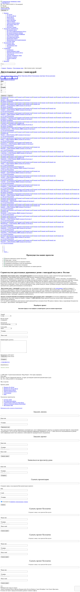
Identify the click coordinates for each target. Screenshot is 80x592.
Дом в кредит (10, 54)
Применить (3, 95)
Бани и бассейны (11, 20)
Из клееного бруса (12, 30)
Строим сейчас (11, 44)
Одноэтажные (10, 18)
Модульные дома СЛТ (13, 24)
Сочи (47, 589)
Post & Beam (10, 25)
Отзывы (9, 47)
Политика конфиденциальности (9, 372)
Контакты (6, 61)
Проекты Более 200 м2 (10, 390)
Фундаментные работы (13, 37)
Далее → (6, 251)
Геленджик (7, 589)
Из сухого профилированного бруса (16, 31)
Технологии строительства (11, 28)
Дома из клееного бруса (13, 23)
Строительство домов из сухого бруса (14, 402)
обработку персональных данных (19, 501)
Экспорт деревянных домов (14, 55)
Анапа (2, 589)
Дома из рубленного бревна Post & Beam (14, 404)
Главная (4, 68)
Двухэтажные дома (18, 68)
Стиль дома (4, 327)
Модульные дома (8, 405)
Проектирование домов (13, 51)
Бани (5, 394)
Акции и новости (11, 58)
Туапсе (50, 589)
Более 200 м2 (10, 17)
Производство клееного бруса (15, 52)
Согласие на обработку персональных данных (13, 373)
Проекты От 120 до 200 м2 (11, 388)
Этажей (3, 314)
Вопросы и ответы (12, 57)
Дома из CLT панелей (13, 35)
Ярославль (55, 589)
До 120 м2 (9, 14)
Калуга (12, 589)
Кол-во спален (4, 318)
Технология (4, 322)
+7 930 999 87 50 (5, 3)
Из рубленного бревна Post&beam (16, 34)
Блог (8, 59)
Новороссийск (23, 589)
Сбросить (10, 95)
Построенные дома (9, 42)
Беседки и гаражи (11, 27)
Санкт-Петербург (40, 589)
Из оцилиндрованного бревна (15, 33)
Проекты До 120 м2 (9, 387)
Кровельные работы (12, 38)
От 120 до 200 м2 (11, 16)
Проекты (6, 13)
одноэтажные (59, 288)
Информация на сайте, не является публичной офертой (11, 408)
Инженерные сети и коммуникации (16, 40)
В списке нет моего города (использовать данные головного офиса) (19, 590)
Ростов (29, 589)
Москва (17, 589)
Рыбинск (33, 589)
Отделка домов (11, 41)
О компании (7, 48)
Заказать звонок (5, 7)
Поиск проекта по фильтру (8, 79)
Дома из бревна (11, 21)
